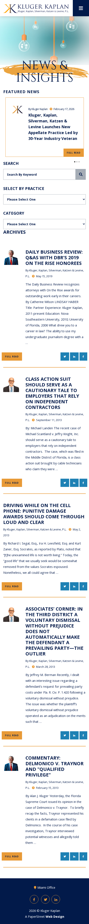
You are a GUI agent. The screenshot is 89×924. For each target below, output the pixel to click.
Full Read (74, 152)
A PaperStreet (44, 916)
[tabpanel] (44, 127)
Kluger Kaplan (50, 911)
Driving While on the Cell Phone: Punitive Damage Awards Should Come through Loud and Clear (43, 513)
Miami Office (46, 887)
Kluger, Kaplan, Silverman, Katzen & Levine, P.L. (37, 529)
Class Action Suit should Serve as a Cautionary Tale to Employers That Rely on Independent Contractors (52, 393)
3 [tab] (79, 162)
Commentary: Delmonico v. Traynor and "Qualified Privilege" (54, 766)
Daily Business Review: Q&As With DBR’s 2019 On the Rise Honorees (54, 257)
